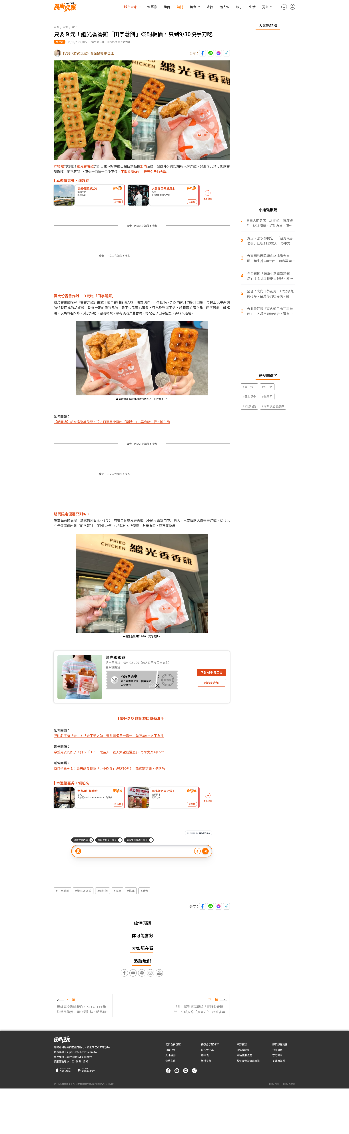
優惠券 (152, 6)
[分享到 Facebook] (202, 53)
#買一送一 (249, 387)
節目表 (205, 1055)
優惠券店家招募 (210, 1044)
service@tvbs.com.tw (79, 1056)
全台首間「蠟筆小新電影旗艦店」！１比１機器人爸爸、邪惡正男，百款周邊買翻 (270, 276)
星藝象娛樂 (278, 1060)
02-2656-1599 (80, 1061)
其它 (74, 27)
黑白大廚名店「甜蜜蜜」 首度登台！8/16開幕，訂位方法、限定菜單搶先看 (269, 223)
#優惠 (117, 891)
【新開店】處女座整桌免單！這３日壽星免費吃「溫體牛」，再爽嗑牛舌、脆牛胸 (112, 421)
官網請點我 (113, 667)
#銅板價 (102, 891)
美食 (193, 6)
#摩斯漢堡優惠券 (273, 406)
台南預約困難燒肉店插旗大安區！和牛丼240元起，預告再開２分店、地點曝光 (271, 258)
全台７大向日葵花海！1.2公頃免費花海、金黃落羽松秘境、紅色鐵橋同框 (270, 294)
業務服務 (242, 1044)
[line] (185, 1070)
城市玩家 (130, 6)
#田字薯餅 (62, 891)
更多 (265, 6)
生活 (252, 6)
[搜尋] (284, 7)
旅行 (209, 6)
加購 (143, 166)
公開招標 (277, 1050)
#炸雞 (131, 891)
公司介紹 (170, 1050)
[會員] (292, 7)
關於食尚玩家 (173, 1044)
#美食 (144, 891)
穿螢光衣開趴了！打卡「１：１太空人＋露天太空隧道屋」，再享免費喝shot (109, 752)
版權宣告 (206, 1060)
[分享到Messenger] (218, 53)
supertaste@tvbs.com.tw (82, 1052)
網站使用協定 (244, 1055)
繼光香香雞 (85, 166)
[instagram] (194, 1070)
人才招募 (170, 1055)
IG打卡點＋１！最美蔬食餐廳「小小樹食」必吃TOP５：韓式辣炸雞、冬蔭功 (109, 768)
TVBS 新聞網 (289, 1083)
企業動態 (170, 1060)
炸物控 (59, 166)
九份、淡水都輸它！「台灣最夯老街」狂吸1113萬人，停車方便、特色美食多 (270, 241)
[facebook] (168, 1070)
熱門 (180, 6)
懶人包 (224, 6)
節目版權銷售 (280, 1044)
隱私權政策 (243, 1050)
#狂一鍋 (267, 387)
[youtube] (177, 1070)
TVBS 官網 (274, 1083)
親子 (239, 6)
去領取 (117, 201)
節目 (167, 6)
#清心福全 (249, 396)
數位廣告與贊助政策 (248, 1060)
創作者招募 (207, 1050)
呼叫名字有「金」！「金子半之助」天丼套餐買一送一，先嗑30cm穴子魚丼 (109, 735)
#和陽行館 (249, 406)
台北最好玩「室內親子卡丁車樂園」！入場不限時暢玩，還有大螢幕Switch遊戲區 (270, 311)
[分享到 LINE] (210, 53)
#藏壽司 (267, 396)
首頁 (56, 27)
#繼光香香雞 (83, 891)
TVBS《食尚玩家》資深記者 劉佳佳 (88, 53)
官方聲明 (277, 1055)
